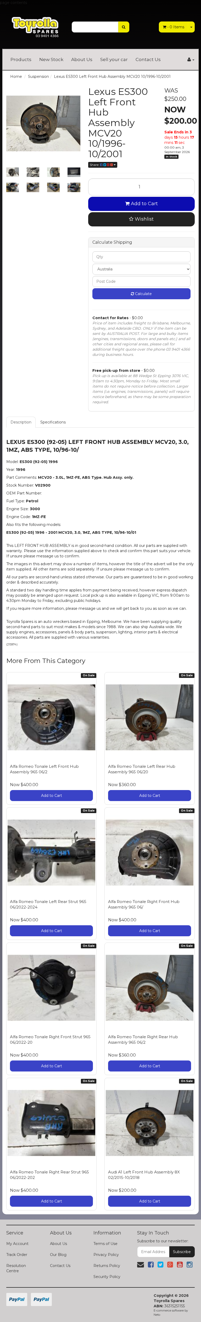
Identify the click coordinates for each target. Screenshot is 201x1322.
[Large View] (12, 172)
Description (20, 422)
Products (20, 59)
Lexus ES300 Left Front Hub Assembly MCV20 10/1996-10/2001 (112, 76)
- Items (175, 27)
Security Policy (106, 1276)
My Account (17, 1243)
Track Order (16, 1254)
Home (16, 76)
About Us (81, 59)
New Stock (51, 59)
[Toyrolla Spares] (35, 23)
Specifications (53, 422)
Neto (157, 1314)
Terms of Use (105, 1243)
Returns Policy (106, 1265)
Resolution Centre (16, 1268)
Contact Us (148, 59)
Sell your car (114, 59)
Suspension (38, 76)
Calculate (143, 293)
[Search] (123, 26)
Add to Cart (144, 203)
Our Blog (58, 1254)
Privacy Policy (106, 1254)
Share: (95, 165)
